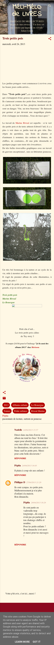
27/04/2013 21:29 (33, 482)
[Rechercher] (50, 6)
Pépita (17, 465)
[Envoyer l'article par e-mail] (4, 399)
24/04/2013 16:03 (29, 465)
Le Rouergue (37, 405)
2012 (6, 405)
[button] (50, 39)
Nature (7, 411)
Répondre (20, 458)
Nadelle (18, 429)
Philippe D (19, 482)
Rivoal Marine (38, 411)
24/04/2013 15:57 (30, 430)
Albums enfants (19, 405)
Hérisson (35, 347)
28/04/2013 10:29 (38, 502)
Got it (36, 641)
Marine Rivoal (22, 122)
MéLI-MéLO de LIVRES (27, 10)
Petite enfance (20, 411)
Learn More (22, 641)
